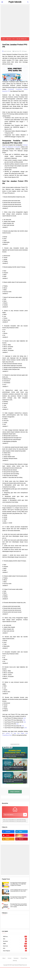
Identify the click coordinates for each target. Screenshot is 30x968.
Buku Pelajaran (6, 950)
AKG (4, 938)
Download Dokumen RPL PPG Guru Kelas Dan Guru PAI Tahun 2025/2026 (14, 755)
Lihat (24, 718)
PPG (21, 51)
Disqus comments (15, 791)
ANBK (4, 943)
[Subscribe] (25, 814)
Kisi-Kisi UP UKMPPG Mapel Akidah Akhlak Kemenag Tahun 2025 (13, 780)
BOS (4, 948)
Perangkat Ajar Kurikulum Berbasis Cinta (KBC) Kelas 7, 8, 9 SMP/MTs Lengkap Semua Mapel (18, 884)
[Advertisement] (15, 20)
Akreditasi (5, 941)
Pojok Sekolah (15, 965)
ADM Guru (5, 936)
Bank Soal (16, 51)
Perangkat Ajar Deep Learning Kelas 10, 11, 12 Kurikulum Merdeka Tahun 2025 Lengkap (18, 905)
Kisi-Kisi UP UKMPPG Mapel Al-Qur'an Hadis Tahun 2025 (13, 768)
